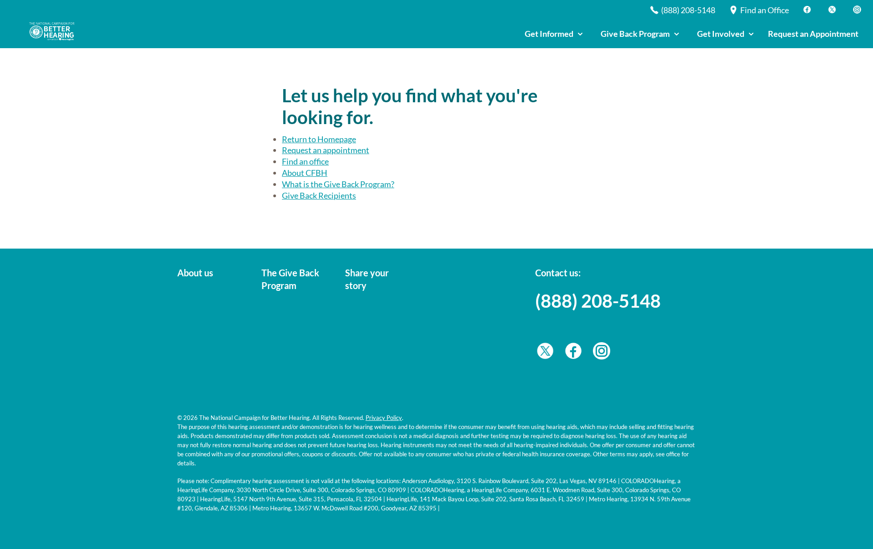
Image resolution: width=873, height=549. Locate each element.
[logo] (54, 31)
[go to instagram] (602, 353)
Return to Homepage (319, 139)
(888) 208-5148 (598, 301)
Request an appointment (325, 150)
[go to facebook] (573, 353)
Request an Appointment (813, 34)
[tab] (553, 34)
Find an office (305, 161)
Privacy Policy (384, 417)
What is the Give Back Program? (338, 184)
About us (195, 272)
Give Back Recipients (319, 195)
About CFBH (304, 173)
